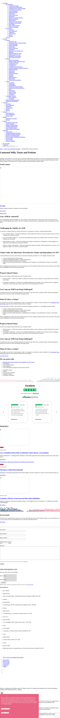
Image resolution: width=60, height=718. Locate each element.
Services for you (12, 41)
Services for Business (14, 60)
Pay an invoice (6, 143)
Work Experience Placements (12, 129)
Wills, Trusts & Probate (14, 25)
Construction (12, 84)
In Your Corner (9, 115)
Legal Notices (6, 660)
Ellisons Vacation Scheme (12, 125)
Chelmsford (11, 32)
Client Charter (9, 131)
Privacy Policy (31, 584)
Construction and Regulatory (15, 7)
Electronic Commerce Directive (13, 134)
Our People (2, 522)
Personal (8, 40)
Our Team (5, 3)
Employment (12, 13)
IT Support (11, 98)
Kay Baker (2, 206)
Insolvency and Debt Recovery (16, 17)
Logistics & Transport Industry (16, 86)
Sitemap (5, 666)
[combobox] (10, 543)
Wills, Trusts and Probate (14, 57)
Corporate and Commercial (15, 9)
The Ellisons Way (10, 113)
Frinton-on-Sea (12, 33)
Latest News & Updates (11, 118)
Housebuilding (12, 85)
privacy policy (26, 561)
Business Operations (13, 27)
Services (5, 39)
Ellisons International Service (12, 100)
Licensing (11, 74)
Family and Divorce (13, 15)
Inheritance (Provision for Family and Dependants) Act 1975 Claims (18, 362)
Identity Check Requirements (12, 135)
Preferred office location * (6, 542)
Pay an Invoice (9, 138)
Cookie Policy (6, 664)
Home (1, 149)
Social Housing (12, 92)
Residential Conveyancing (15, 23)
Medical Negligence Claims (15, 53)
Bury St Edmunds (13, 31)
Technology (11, 94)
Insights (5, 117)
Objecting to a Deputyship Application (11, 470)
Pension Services (13, 77)
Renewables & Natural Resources (16, 88)
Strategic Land (12, 93)
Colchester (11, 29)
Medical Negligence (13, 19)
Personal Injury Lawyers (14, 54)
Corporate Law (12, 65)
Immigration (11, 16)
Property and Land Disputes (15, 21)
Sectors (7, 81)
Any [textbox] (10, 543)
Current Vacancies (10, 123)
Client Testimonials (10, 114)
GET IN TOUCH (4, 356)
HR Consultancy (13, 97)
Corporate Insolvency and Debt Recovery (18, 68)
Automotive (11, 82)
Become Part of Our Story (12, 122)
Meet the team (3, 213)
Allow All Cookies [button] (5, 708)
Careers (4, 121)
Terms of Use (6, 661)
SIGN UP (3, 582)
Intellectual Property (13, 73)
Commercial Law (13, 64)
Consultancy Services (11, 96)
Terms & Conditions (10, 141)
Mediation (11, 52)
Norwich (11, 36)
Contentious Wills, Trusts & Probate (17, 8)
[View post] (30, 437)
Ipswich (10, 35)
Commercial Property (14, 5)
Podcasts (8, 119)
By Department (9, 4)
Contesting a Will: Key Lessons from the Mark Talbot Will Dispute (20, 498)
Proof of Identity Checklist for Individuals (15, 137)
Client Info (5, 130)
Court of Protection (13, 11)
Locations (5, 102)
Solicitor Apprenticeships (11, 126)
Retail (10, 89)
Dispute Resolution (13, 12)
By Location (9, 28)
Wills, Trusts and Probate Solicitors (12, 149)
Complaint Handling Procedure (13, 133)
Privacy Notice (9, 139)
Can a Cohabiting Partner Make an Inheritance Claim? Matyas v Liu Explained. (24, 453)
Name (2, 575)
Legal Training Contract (11, 127)
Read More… (3, 459)
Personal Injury (12, 20)
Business (8, 58)
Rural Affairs (12, 24)
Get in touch (3, 211)
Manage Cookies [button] (5, 712)
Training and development (15, 80)
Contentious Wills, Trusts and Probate (17, 43)
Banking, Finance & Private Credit (17, 61)
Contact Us (5, 145)
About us (5, 111)
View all (8, 37)
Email (2, 579)
